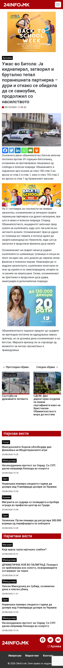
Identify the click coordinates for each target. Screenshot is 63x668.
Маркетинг (32, 655)
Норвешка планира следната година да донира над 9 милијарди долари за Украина (29, 485)
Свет (5, 479)
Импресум (14, 655)
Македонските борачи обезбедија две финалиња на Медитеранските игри (27, 448)
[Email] (30, 150)
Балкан (6, 497)
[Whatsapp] (24, 150)
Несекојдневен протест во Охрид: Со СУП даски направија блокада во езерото (28, 467)
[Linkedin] (18, 150)
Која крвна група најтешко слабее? (24, 549)
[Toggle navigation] (58, 4)
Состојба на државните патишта (15, 397)
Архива (56, 646)
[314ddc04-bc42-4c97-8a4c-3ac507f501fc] (31, 194)
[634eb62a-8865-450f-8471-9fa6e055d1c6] (31, 31)
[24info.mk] (16, 4)
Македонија (10, 375)
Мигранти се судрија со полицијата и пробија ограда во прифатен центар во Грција (30, 504)
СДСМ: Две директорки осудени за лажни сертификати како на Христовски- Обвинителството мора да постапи (46, 405)
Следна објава (45, 367)
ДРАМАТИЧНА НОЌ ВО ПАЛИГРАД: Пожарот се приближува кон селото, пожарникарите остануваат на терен (30, 567)
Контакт (48, 655)
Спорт (6, 442)
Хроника (7, 58)
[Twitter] (11, 150)
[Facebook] (5, 150)
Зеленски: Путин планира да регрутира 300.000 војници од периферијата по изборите (31, 522)
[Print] (36, 150)
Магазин (7, 544)
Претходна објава (17, 367)
